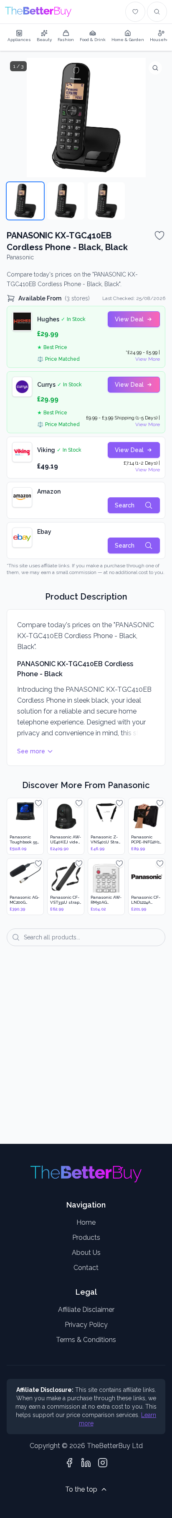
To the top (81, 1489)
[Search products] (157, 12)
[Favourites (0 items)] (135, 12)
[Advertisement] (86, 1051)
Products (86, 1237)
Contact (86, 1268)
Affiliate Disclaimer (86, 1310)
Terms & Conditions (86, 1340)
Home (86, 1222)
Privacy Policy (86, 1325)
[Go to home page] (38, 11)
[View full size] (155, 68)
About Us (86, 1253)
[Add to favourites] (159, 235)
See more (31, 751)
